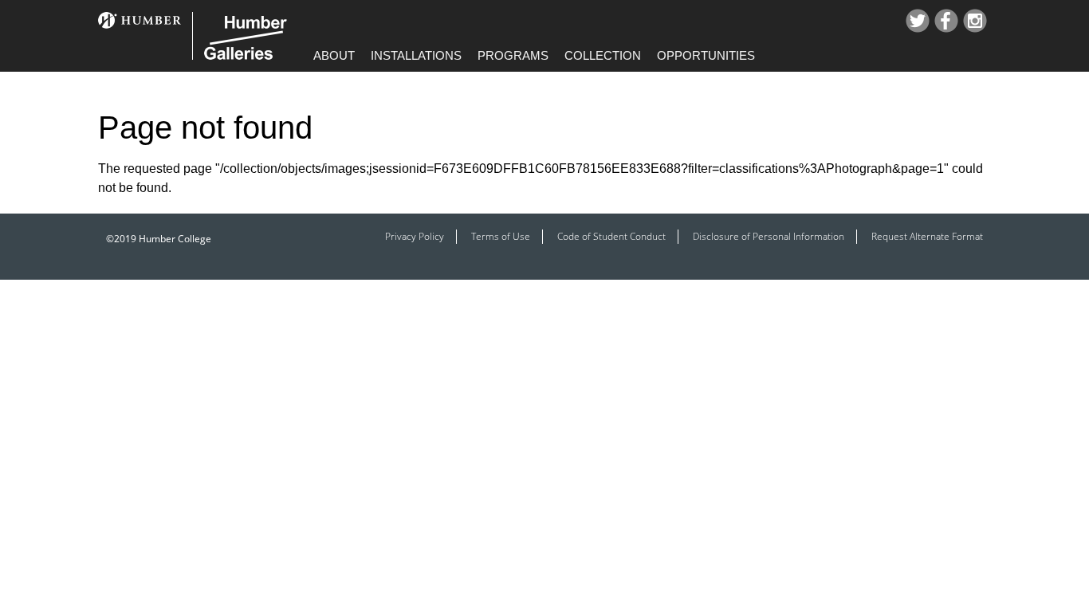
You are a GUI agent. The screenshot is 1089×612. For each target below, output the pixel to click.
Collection (602, 55)
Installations (416, 55)
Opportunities (706, 55)
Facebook (946, 20)
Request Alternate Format (927, 236)
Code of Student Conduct (611, 236)
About (334, 55)
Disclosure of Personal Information (768, 236)
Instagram (975, 20)
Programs (513, 55)
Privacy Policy (414, 236)
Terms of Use (500, 236)
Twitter (917, 20)
